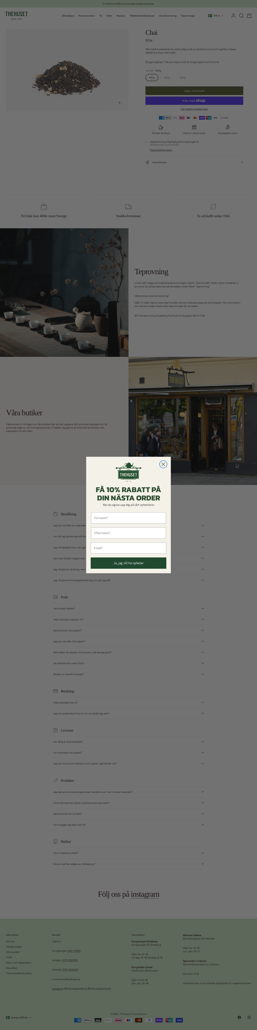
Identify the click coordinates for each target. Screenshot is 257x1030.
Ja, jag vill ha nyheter (128, 563)
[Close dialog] (163, 464)
